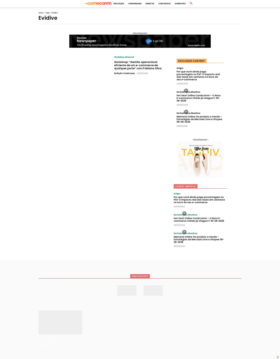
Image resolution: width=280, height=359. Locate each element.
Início (41, 13)
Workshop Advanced (124, 57)
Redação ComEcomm (124, 73)
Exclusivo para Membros (188, 92)
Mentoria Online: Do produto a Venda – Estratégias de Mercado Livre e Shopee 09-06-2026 (199, 119)
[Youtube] (183, 322)
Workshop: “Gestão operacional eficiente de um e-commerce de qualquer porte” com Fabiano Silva (138, 65)
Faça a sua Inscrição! (164, 5)
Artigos (180, 68)
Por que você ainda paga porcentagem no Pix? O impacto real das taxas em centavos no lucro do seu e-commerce (198, 75)
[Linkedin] (176, 322)
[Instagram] (170, 322)
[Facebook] (163, 322)
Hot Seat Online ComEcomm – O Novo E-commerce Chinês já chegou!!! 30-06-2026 (199, 98)
